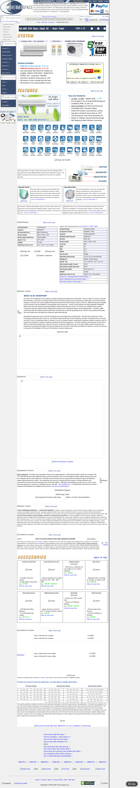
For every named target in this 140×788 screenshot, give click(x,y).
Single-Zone (7, 27)
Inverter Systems (8, 24)
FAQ (65, 780)
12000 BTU (33, 762)
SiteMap (100, 1)
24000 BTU (56, 762)
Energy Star (6, 39)
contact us (43, 677)
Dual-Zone (51, 22)
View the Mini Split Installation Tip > (56, 741)
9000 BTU (21, 762)
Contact (106, 1)
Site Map (71, 780)
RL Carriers (39, 541)
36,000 (58, 19)
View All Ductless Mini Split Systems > (57, 747)
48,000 (64, 19)
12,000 (34, 19)
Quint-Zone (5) (7, 37)
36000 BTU (79, 762)
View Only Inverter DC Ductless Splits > (57, 749)
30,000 (52, 19)
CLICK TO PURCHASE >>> (38, 199)
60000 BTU (102, 762)
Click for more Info (25, 586)
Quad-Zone (6, 34)
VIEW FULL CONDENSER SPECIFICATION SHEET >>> (75, 277)
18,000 (40, 19)
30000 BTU (68, 762)
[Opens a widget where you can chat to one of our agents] (132, 784)
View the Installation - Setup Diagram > (57, 737)
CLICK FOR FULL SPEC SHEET (88, 226)
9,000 (28, 19)
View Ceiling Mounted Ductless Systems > (58, 753)
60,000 (70, 19)
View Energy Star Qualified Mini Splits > (62, 751)
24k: (68, 82)
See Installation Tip (64, 484)
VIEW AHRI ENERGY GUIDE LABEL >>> (72, 282)
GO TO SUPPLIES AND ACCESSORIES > (58, 756)
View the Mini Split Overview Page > (56, 739)
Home (38, 22)
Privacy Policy (58, 780)
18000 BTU (44, 762)
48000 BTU (91, 762)
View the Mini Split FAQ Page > (54, 734)
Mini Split (44, 22)
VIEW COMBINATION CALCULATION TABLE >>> (74, 279)
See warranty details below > (61, 486)
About (95, 1)
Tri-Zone (5, 32)
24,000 (46, 19)
